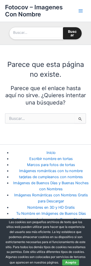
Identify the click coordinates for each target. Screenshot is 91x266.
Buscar (72, 33)
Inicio (51, 152)
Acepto (70, 262)
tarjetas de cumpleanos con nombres (51, 177)
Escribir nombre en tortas (51, 158)
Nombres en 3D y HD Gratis (51, 207)
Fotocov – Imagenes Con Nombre (34, 11)
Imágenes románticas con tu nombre (51, 171)
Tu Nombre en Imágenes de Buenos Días (51, 213)
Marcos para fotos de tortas (51, 165)
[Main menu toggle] (80, 11)
